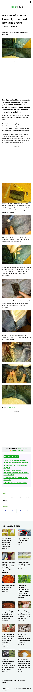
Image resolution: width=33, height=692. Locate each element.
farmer (5, 497)
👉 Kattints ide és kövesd (16, 450)
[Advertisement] (16, 79)
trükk (5, 500)
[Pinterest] (20, 511)
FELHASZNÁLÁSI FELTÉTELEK (9, 680)
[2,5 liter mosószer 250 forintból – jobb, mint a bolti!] (24, 556)
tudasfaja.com (11, 407)
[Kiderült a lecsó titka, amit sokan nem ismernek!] (8, 579)
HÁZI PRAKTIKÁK (8, 28)
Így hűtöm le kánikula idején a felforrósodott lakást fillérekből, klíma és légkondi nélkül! (16, 473)
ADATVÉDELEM (21, 680)
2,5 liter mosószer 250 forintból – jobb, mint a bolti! (24, 564)
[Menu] (30, 2)
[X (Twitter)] (12, 511)
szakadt (26, 497)
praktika (12, 497)
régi (19, 497)
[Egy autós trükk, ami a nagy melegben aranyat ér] (24, 532)
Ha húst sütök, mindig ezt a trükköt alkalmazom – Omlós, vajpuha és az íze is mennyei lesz (24, 614)
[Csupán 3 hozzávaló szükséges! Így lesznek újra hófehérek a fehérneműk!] (8, 532)
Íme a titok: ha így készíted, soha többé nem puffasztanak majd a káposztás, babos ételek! (8, 614)
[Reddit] (27, 511)
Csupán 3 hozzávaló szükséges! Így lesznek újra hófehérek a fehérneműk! (8, 542)
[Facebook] (5, 511)
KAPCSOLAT (5, 682)
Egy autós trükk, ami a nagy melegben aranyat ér (24, 540)
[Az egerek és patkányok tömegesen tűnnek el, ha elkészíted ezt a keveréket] (24, 628)
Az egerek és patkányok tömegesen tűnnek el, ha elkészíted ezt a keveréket (24, 638)
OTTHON (14, 28)
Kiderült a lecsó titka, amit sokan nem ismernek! (8, 587)
